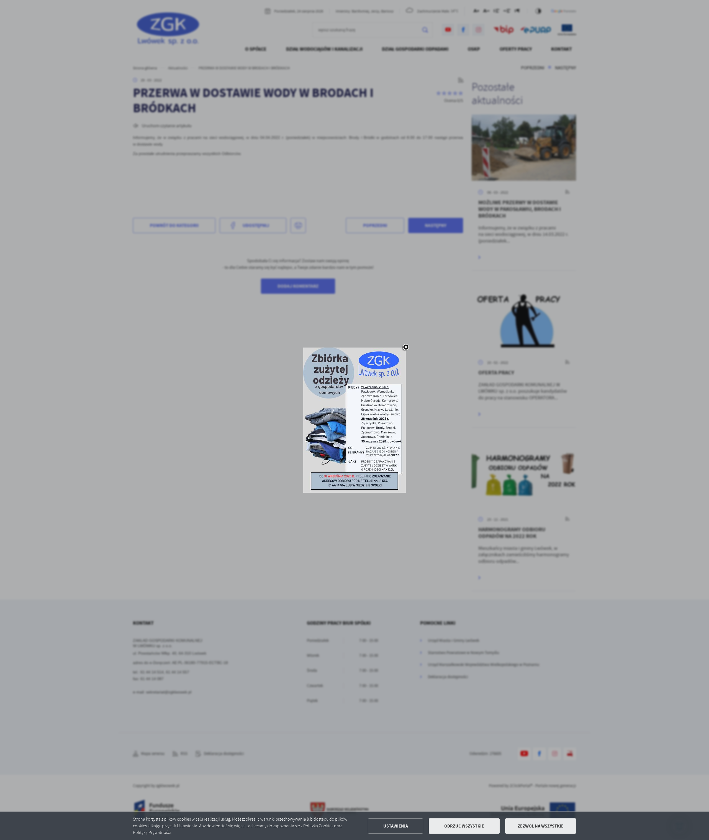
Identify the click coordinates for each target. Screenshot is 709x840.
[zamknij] (406, 347)
